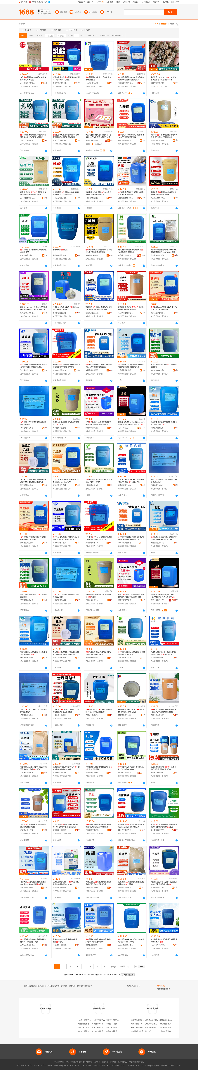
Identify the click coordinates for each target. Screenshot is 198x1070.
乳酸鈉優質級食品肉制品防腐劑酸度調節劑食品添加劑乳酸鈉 (131, 78)
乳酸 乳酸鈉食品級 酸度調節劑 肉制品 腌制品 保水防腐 (99, 711)
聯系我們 (132, 1062)
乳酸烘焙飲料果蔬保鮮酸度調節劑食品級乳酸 (33, 423)
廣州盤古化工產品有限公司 (158, 140)
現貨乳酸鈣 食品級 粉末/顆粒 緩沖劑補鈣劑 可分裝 (33, 78)
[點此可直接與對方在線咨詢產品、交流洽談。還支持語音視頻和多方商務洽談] (46, 93)
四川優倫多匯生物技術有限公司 (60, 428)
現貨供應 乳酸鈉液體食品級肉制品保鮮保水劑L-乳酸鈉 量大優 (99, 308)
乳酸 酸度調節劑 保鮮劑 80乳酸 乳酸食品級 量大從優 (131, 193)
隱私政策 (113, 1062)
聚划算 (77, 1066)
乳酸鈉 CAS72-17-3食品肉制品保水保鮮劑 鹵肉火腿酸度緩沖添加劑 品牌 (33, 308)
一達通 (171, 1066)
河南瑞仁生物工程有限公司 (125, 773)
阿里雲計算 (116, 1066)
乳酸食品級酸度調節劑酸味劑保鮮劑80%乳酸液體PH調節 (33, 941)
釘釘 (157, 1066)
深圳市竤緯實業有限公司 (93, 370)
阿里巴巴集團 (21, 1066)
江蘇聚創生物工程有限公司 (125, 313)
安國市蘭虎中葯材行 (158, 83)
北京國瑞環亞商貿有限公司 (169, 1020)
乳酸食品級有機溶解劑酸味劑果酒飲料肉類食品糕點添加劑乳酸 (33, 136)
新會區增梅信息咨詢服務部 (155, 1028)
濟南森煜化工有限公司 (93, 773)
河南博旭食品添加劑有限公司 (93, 83)
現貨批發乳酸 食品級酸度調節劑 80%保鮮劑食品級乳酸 (131, 251)
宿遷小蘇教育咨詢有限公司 (141, 1028)
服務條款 (105, 1062)
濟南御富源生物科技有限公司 (60, 313)
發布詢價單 (161, 986)
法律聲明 (97, 1062)
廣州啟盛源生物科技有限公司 (158, 313)
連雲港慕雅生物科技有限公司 (93, 945)
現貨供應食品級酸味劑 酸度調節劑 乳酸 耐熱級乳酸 (99, 768)
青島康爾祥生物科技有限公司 (125, 485)
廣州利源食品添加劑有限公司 (158, 255)
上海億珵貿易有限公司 (27, 428)
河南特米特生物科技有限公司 (27, 888)
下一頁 (113, 967)
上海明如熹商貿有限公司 (168, 1031)
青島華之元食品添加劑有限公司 (125, 255)
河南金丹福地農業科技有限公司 (103, 1028)
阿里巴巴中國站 (46, 1066)
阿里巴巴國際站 (33, 1066)
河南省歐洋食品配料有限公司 (93, 830)
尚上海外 (148, 1031)
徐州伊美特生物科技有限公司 (125, 140)
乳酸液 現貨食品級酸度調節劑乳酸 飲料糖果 (33, 251)
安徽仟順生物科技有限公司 (93, 198)
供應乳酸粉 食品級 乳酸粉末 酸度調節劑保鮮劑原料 (131, 308)
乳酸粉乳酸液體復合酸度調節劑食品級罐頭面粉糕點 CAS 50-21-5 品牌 (164, 251)
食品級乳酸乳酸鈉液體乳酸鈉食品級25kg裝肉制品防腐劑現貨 (131, 826)
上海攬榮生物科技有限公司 (125, 370)
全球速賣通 (58, 1066)
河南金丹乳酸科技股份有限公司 (89, 1028)
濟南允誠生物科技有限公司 (158, 198)
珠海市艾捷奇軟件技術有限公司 (156, 1020)
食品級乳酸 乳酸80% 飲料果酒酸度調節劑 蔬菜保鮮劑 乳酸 (66, 193)
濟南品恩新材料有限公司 (27, 485)
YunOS (123, 1066)
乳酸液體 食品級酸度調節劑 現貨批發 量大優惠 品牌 (164, 423)
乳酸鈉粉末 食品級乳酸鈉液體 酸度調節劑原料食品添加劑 (66, 768)
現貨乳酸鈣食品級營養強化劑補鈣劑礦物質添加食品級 (66, 883)
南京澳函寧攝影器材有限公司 (169, 1024)
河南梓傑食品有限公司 (158, 715)
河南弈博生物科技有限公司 (27, 198)
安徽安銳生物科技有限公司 (125, 198)
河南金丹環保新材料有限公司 (102, 1024)
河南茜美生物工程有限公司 (93, 313)
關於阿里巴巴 (123, 1062)
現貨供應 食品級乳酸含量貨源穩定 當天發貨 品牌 (164, 941)
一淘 (82, 1066)
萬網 (137, 1066)
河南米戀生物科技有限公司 (158, 945)
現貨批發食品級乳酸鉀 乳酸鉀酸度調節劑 (164, 366)
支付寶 (147, 1066)
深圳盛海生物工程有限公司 (158, 888)
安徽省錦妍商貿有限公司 (154, 1024)
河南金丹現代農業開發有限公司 (117, 1024)
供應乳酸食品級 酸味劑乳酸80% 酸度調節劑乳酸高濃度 (66, 308)
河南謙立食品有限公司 (60, 198)
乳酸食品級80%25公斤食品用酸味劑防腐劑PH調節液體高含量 (131, 481)
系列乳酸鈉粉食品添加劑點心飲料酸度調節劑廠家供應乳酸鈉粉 (164, 711)
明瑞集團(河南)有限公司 (93, 255)
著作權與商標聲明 (85, 1062)
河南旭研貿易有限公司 (158, 370)
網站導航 (140, 1062)
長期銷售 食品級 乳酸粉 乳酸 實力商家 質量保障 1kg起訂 (131, 711)
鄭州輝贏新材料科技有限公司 (60, 83)
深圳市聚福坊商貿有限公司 (141, 1020)
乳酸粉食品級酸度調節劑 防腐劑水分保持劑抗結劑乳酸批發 (99, 251)
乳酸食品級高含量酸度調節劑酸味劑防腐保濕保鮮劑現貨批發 (131, 366)
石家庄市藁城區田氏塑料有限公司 (171, 1028)
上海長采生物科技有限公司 (60, 715)
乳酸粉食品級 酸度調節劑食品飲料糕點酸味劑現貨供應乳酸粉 (33, 768)
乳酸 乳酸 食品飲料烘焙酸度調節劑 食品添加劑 (164, 481)
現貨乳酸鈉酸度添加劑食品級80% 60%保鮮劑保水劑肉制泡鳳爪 (65, 826)
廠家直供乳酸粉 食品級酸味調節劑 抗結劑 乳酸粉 (131, 883)
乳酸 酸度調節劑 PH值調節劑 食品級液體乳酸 (99, 78)
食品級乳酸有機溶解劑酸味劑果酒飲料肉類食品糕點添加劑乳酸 (33, 481)
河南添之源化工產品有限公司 (27, 830)
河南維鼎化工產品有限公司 (27, 370)
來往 (153, 1066)
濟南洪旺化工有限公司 (93, 428)
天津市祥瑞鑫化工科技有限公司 (125, 428)
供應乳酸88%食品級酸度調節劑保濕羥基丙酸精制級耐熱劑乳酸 (98, 423)
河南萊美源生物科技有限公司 (125, 715)
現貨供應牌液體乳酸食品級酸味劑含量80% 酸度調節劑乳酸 (33, 883)
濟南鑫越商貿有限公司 (125, 83)
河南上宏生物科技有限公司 (27, 140)
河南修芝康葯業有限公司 (93, 140)
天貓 (71, 1066)
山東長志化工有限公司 (93, 888)
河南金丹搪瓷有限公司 (86, 1024)
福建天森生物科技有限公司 (27, 773)
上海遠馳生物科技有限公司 (125, 945)
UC (142, 1066)
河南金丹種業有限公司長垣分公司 (90, 1031)
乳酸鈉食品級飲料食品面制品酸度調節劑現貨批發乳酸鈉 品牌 (164, 883)
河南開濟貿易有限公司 (27, 83)
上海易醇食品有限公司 (93, 485)
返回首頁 (117, 975)
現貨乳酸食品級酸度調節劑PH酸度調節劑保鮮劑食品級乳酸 (164, 826)
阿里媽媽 (102, 1066)
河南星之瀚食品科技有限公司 (93, 715)
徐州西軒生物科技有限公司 (60, 888)
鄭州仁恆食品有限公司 (125, 830)
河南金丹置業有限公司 (114, 1020)
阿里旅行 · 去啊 (91, 1066)
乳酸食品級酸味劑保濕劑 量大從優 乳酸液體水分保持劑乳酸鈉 (33, 366)
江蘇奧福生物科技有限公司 (158, 485)
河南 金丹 (136, 986)
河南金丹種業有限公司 (86, 1020)
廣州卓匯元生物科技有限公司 (60, 485)
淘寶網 (65, 1066)
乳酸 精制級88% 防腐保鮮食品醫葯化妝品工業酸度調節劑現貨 (99, 366)
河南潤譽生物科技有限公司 (60, 945)
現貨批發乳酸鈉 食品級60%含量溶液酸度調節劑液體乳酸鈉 (66, 711)
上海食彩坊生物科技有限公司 (158, 773)
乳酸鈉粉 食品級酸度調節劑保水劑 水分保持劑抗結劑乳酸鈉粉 (164, 136)
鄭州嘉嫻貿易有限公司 (158, 830)
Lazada (178, 1066)
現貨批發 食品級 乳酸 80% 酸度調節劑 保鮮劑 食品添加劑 (98, 193)
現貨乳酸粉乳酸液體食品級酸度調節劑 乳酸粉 (66, 423)
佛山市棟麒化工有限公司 (60, 255)
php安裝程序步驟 (137, 1031)
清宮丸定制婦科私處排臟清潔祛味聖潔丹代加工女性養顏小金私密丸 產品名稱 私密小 (99, 136)
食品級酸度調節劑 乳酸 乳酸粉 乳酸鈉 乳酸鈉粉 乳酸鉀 (163, 768)
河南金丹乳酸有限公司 (100, 1020)
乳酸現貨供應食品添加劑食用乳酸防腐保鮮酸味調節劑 (131, 941)
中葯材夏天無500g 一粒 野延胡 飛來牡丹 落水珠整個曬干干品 (163, 78)
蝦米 (108, 1066)
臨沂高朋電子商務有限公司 (141, 1024)
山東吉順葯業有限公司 (27, 313)
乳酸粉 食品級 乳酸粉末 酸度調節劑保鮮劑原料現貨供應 (33, 193)
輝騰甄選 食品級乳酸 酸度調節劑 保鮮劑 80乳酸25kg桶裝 (66, 78)
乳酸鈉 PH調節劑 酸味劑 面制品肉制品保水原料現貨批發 (131, 136)
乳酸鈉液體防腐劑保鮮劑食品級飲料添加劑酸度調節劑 (131, 768)
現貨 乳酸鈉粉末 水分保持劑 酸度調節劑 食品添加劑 (33, 826)
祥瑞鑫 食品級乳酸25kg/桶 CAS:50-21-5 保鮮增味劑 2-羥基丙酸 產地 (131, 423)
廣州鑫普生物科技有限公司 (60, 830)
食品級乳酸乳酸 (60, 250)
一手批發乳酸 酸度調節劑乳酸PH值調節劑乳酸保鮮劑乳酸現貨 (66, 366)
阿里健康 (164, 1066)
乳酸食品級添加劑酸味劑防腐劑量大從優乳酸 (66, 941)
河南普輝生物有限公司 (60, 773)
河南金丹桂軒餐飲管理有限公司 (117, 1028)
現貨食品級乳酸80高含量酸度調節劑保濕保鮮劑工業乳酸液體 (98, 883)
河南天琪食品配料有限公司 (125, 888)
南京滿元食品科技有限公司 (27, 945)
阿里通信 (131, 1066)
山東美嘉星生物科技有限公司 (27, 255)
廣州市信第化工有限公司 (60, 370)
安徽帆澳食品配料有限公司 (158, 428)
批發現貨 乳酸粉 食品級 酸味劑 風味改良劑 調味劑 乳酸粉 (163, 193)
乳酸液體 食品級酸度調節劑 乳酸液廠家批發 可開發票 (99, 481)
